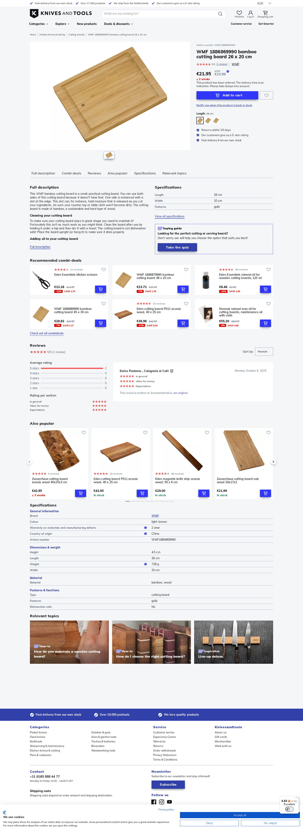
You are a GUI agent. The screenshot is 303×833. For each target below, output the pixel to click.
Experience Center (164, 736)
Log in (250, 16)
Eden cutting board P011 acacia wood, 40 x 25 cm (159, 310)
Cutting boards (76, 34)
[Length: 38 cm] (208, 120)
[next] (266, 462)
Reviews (94, 173)
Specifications (145, 173)
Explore (60, 24)
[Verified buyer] (172, 371)
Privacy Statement (164, 755)
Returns (158, 746)
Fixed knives (37, 736)
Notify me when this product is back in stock (224, 105)
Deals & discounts (117, 24)
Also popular (117, 173)
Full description (43, 173)
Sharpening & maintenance (47, 746)
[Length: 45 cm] (216, 120)
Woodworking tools (103, 750)
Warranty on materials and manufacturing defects (63, 527)
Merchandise (223, 741)
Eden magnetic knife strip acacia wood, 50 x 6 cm (177, 480)
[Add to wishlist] (266, 95)
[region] (110, 101)
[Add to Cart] (100, 289)
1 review (222, 64)
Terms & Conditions (165, 759)
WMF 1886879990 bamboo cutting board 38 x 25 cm (155, 276)
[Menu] (296, 798)
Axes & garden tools (103, 736)
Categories (37, 24)
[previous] (36, 462)
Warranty (159, 741)
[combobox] (264, 352)
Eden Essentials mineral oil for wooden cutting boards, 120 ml (240, 276)
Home (33, 34)
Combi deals (71, 173)
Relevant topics (174, 173)
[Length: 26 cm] (200, 120)
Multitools (36, 741)
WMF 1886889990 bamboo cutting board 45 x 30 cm (73, 310)
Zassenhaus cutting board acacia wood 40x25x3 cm (50, 480)
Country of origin (41, 533)
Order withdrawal (164, 750)
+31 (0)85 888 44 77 (45, 776)
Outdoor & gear (101, 732)
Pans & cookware (41, 755)
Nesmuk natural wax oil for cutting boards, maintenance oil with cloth (240, 312)
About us (220, 732)
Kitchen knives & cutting (52, 34)
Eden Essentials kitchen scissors (75, 274)
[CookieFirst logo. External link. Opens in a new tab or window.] (4, 812)
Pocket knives (38, 732)
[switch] (289, 809)
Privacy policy (166, 809)
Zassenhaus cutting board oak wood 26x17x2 (238, 480)
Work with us (223, 746)
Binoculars (98, 746)
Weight (34, 564)
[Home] (61, 12)
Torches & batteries (103, 741)
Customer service (164, 732)
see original (180, 392)
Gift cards (221, 736)
